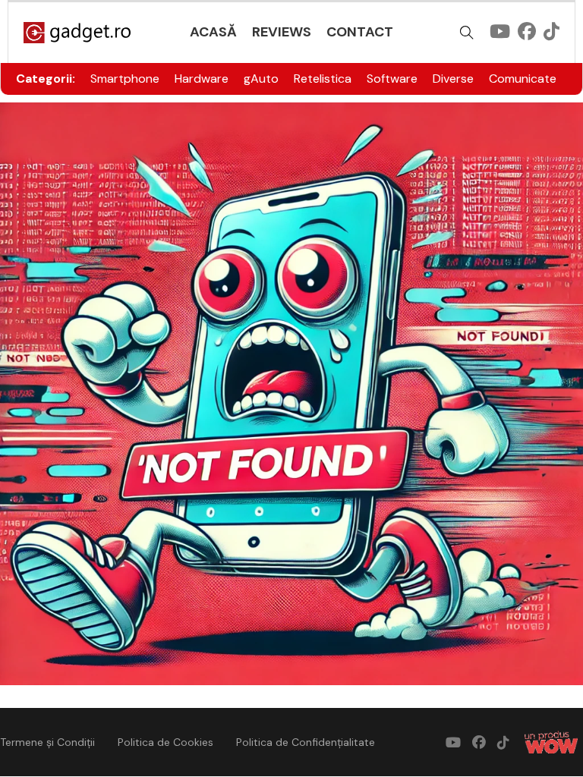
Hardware (201, 79)
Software (392, 79)
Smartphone (124, 79)
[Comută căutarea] (467, 32)
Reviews (281, 32)
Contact (359, 32)
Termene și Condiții (47, 742)
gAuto (261, 79)
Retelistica (322, 79)
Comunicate (522, 79)
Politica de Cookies (165, 742)
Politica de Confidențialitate (305, 742)
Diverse (453, 79)
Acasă (213, 32)
